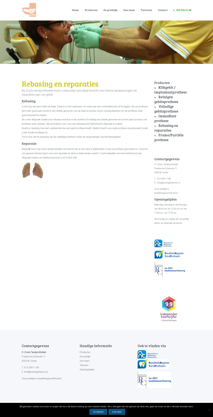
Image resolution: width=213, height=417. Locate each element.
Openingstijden (87, 369)
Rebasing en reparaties (166, 128)
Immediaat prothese (165, 118)
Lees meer (117, 412)
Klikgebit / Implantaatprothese (170, 89)
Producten (91, 10)
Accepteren (98, 412)
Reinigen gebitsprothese (166, 99)
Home (75, 10)
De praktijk (110, 10)
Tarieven (146, 10)
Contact (163, 10)
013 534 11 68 (183, 10)
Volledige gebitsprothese (166, 109)
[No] (209, 409)
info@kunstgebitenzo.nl (36, 371)
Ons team (129, 10)
